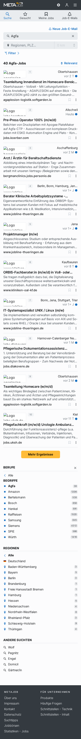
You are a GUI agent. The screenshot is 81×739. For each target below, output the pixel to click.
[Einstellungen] (58, 5)
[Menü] (75, 5)
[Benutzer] (67, 5)
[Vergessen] (69, 100)
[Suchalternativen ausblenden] (75, 468)
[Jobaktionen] (76, 99)
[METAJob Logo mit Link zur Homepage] (13, 5)
